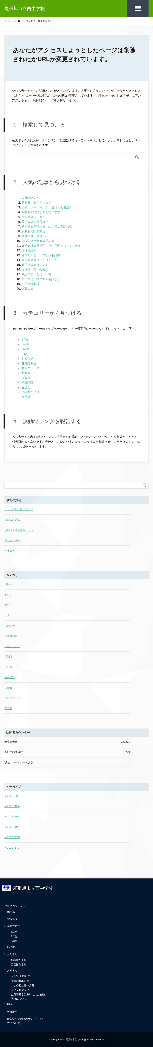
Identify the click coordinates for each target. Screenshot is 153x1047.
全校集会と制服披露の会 (37, 240)
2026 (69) (11, 795)
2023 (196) (12, 826)
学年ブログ (13, 926)
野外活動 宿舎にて (34, 236)
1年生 (25, 339)
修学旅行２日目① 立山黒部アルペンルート (51, 245)
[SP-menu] (138, 8)
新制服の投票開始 (33, 231)
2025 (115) (12, 806)
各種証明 (12, 1011)
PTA (24, 353)
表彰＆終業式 (12, 519)
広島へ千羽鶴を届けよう (18, 530)
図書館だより (18, 964)
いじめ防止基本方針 (22, 985)
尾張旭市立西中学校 (24, 8)
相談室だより (30, 392)
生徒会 (25, 387)
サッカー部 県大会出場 (18, 509)
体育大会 (27, 288)
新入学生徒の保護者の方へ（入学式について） (26, 1020)
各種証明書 (28, 363)
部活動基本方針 (20, 980)
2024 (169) (12, 816)
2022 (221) (12, 837)
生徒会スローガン (33, 217)
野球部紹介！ (30, 250)
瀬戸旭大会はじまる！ (36, 264)
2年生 (25, 344)
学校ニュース (30, 368)
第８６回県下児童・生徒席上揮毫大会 (46, 226)
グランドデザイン (21, 976)
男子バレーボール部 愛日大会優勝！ (46, 207)
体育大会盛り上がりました (39, 260)
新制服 (25, 373)
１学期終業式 (30, 283)
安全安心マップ (20, 989)
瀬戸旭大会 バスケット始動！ (42, 255)
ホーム (11, 911)
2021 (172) (12, 847)
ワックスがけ (12, 540)
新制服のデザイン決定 (36, 202)
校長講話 (27, 382)
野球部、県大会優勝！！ (37, 269)
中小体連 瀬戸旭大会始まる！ (42, 279)
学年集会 (9, 550)
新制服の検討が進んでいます (40, 212)
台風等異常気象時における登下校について (28, 996)
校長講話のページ (33, 197)
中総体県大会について (36, 274)
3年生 (25, 349)
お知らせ (27, 358)
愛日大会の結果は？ (34, 221)
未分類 (25, 377)
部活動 (25, 396)
